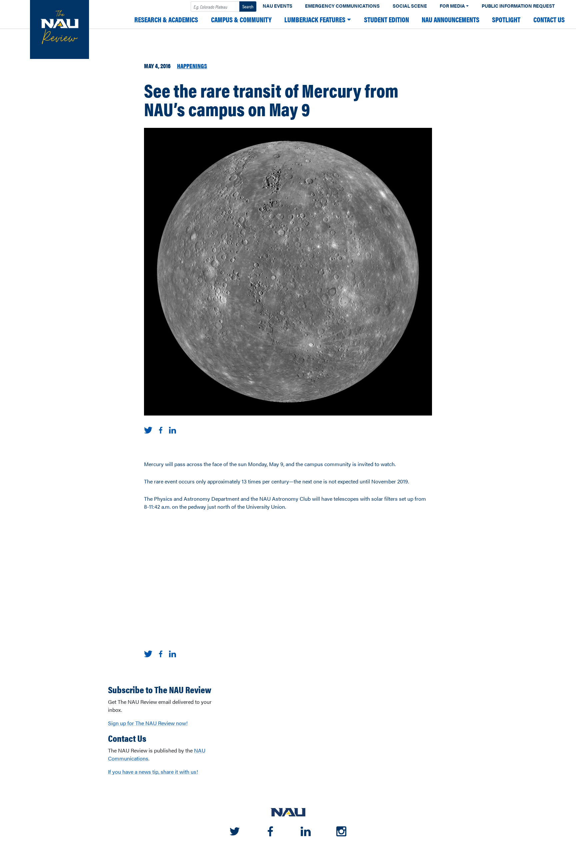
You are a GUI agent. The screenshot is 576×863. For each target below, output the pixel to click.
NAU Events (277, 6)
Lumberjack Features (314, 19)
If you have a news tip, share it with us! (153, 771)
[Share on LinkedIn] (172, 429)
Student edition (386, 19)
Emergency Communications (342, 6)
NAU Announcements (450, 19)
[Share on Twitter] (148, 429)
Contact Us (549, 19)
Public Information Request (518, 6)
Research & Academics (166, 19)
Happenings (192, 65)
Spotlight (506, 19)
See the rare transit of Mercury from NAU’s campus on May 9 (271, 99)
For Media (452, 6)
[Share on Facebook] (160, 429)
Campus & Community (241, 19)
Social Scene (410, 6)
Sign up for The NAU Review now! (148, 723)
